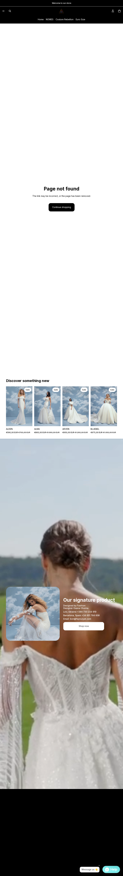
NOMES (49, 19)
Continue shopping (61, 207)
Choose (58, 421)
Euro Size (80, 19)
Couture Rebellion (65, 19)
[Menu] (3, 11)
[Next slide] (29, 406)
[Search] (10, 11)
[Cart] (119, 11)
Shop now (84, 626)
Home (41, 19)
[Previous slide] (9, 406)
